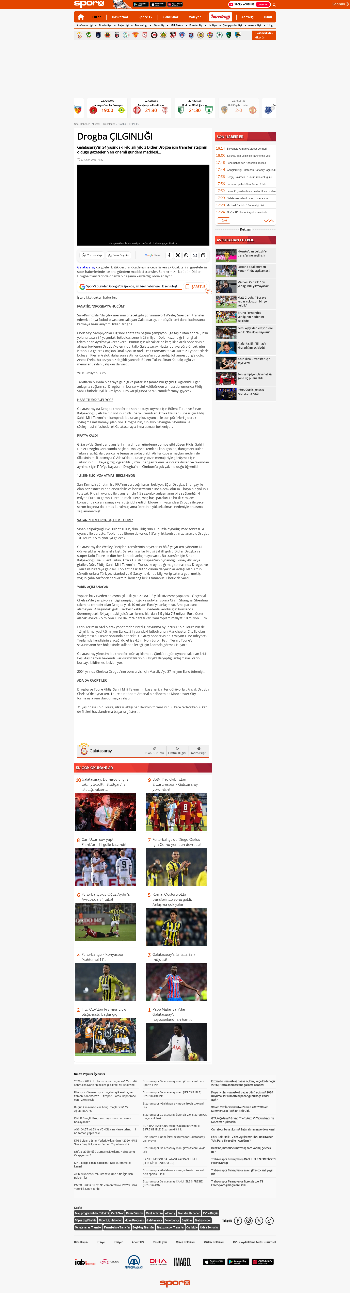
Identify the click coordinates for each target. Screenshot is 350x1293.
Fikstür (260, 37)
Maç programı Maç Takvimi (92, 1213)
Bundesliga (105, 25)
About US (138, 1242)
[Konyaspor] (219, 35)
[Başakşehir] (98, 35)
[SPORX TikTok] (269, 1220)
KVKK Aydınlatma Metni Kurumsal (254, 1242)
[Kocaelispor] (228, 35)
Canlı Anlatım (154, 1213)
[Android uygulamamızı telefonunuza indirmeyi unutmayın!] (139, 6)
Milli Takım (177, 25)
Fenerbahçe (171, 1220)
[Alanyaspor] (163, 35)
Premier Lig (195, 25)
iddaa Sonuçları (209, 1227)
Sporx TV (146, 17)
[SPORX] (175, 1284)
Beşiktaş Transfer (143, 1227)
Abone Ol (262, 4)
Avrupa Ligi (254, 25)
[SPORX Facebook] (238, 1220)
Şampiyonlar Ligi (232, 25)
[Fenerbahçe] (200, 35)
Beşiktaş (187, 1220)
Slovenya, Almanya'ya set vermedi (247, 148)
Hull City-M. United (198, 105)
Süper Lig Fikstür (85, 1220)
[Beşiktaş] (116, 35)
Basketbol (120, 17)
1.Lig (270, 25)
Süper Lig (159, 25)
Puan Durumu (264, 33)
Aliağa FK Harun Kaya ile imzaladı (246, 212)
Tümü (267, 17)
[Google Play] (238, 1264)
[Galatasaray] (79, 35)
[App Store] (214, 1264)
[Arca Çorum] (154, 35)
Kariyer (118, 1242)
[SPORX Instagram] (248, 1220)
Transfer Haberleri (189, 1213)
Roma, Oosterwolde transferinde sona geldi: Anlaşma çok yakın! (172, 899)
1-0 (242, 108)
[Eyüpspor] (210, 35)
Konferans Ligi (85, 25)
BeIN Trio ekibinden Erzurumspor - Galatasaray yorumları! (175, 784)
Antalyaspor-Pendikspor (110, 105)
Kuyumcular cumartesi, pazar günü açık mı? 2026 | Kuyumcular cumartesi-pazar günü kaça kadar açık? (242, 1096)
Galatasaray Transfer (88, 1227)
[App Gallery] (263, 1264)
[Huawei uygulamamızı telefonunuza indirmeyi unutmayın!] (174, 6)
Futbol (97, 17)
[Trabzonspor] (191, 35)
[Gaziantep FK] (172, 35)
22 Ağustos (110, 100)
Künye (101, 1242)
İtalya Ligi (123, 25)
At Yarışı (247, 17)
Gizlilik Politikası (214, 1242)
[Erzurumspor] (238, 35)
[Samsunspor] (144, 35)
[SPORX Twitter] (259, 1220)
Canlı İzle (191, 1227)
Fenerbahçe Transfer (117, 1227)
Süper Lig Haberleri (110, 1220)
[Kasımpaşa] (182, 35)
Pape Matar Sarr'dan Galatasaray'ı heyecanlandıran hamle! (173, 1014)
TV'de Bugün (211, 1213)
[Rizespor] (126, 35)
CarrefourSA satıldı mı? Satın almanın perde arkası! (243, 1129)
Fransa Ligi (141, 25)
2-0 (198, 110)
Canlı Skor (170, 17)
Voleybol (195, 17)
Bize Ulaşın (81, 1242)
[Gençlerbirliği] (107, 35)
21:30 (110, 110)
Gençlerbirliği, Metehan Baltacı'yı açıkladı (251, 169)
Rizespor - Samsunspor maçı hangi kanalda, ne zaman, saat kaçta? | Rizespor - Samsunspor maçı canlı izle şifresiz (105, 1096)
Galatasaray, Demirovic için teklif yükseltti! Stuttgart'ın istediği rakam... (105, 784)
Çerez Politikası (185, 1242)
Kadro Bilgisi (198, 753)
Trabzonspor (203, 1220)
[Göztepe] (135, 35)
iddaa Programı (134, 1220)
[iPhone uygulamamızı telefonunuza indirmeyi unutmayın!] (156, 6)
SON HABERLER (230, 137)
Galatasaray (86, 267)
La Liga (213, 25)
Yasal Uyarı (160, 1242)
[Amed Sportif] (88, 35)
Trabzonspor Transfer (170, 1227)
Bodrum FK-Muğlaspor (154, 105)
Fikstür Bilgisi (177, 753)
